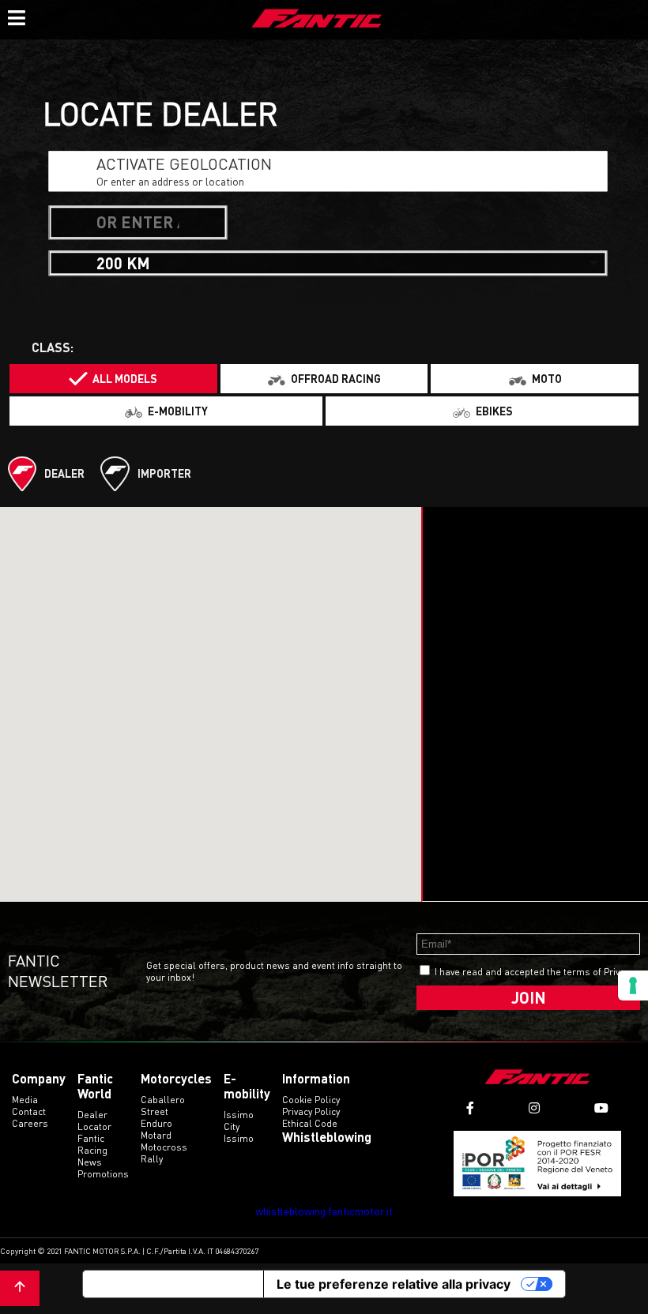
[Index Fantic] (316, 19)
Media (25, 1100)
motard (156, 1135)
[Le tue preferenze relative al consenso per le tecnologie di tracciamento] (633, 985)
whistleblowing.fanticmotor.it (324, 1211)
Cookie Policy (311, 1100)
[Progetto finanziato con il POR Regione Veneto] (538, 1163)
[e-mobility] (165, 411)
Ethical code (309, 1123)
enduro (156, 1123)
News (89, 1162)
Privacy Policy (311, 1111)
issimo (239, 1138)
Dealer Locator (94, 1120)
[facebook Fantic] (470, 1108)
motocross (164, 1147)
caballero (163, 1100)
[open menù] (16, 16)
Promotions (103, 1174)
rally (152, 1159)
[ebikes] (482, 411)
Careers (30, 1123)
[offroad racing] (324, 378)
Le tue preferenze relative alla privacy (393, 1284)
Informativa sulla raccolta (173, 1284)
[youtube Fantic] (601, 1108)
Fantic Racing (92, 1144)
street (154, 1111)
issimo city (239, 1120)
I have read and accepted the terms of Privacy (534, 972)
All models (124, 378)
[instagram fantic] (534, 1108)
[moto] (535, 378)
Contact (29, 1111)
